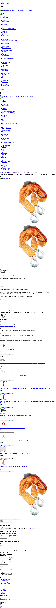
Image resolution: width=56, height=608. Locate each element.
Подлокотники (4, 75)
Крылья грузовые (4, 67)
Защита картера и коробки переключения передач (9, 40)
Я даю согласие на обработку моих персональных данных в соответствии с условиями (21, 528)
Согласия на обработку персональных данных (34, 528)
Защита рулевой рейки (5, 46)
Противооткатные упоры (6, 78)
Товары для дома (4, 84)
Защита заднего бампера (5, 39)
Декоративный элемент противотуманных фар (9, 29)
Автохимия (4, 20)
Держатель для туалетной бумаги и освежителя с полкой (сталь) (15, 415)
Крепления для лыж (5, 65)
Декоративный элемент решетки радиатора (8, 113)
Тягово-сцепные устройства (6, 85)
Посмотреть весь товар (6, 584)
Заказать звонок (3, 529)
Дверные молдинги (5, 26)
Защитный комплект (5, 51)
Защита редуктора (4, 45)
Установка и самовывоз (5, 3)
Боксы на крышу (4, 24)
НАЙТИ (10, 89)
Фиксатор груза (4, 87)
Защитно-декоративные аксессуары (7, 50)
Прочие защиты (4, 162)
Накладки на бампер (5, 69)
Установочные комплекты (6, 86)
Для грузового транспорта (6, 34)
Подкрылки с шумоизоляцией (6, 158)
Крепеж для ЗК (4, 63)
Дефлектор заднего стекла (6, 30)
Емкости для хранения (5, 35)
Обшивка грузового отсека (6, 72)
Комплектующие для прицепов (6, 143)
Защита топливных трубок (6, 47)
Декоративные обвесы (5, 27)
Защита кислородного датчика (6, 124)
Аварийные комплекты (5, 19)
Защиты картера (4, 52)
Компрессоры (4, 61)
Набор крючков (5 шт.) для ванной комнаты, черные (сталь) (14, 453)
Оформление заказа (5, 1)
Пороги (3, 77)
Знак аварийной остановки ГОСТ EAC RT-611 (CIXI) (13, 428)
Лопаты (3, 151)
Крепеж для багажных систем (6, 62)
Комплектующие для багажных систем (8, 59)
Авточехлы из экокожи (5, 21)
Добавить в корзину (5, 270)
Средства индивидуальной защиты (7, 83)
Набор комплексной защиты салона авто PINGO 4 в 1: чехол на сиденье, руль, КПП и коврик (22, 363)
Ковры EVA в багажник (5, 55)
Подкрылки (4, 74)
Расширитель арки (5, 80)
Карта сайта (4, 592)
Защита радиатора (4, 44)
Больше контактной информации (5, 599)
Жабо (3, 36)
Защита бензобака (4, 120)
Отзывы (3, 593)
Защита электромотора (5, 132)
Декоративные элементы (6, 583)
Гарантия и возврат (5, 4)
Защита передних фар (5, 43)
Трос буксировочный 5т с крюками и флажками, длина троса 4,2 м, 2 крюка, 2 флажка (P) (24, 172)
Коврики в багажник (5, 53)
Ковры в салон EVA (5, 139)
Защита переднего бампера (6, 42)
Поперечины (4, 76)
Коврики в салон (4, 54)
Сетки (3, 81)
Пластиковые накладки (5, 73)
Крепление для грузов (5, 64)
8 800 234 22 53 (5, 98)
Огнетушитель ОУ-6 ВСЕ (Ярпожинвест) (10, 349)
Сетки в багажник (5, 82)
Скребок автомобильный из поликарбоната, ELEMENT (13, 466)
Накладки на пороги (5, 154)
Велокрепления (4, 109)
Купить (13, 354)
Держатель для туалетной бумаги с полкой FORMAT (13, 375)
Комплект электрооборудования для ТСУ (8, 58)
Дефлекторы (4, 33)
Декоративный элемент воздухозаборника (8, 28)
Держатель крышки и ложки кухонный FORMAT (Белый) (14, 440)
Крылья (3, 66)
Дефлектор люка (4, 32)
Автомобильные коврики (6, 579)
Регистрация (8, 8)
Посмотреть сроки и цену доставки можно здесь (7, 326)
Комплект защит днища (5, 57)
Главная (5, 10)
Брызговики (4, 25)
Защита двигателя (4, 38)
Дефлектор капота (5, 31)
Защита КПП (4, 41)
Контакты (30, 10)
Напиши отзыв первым (6, 178)
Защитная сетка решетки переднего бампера (8, 49)
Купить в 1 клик (4, 271)
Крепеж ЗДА (4, 147)
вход (4, 555)
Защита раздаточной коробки (6, 128)
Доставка (3, 2)
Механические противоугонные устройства (8, 68)
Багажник (3, 23)
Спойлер (3, 166)
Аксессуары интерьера (5, 105)
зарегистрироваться (9, 533)
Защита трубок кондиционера (6, 48)
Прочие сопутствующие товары (7, 79)
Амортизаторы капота (5, 22)
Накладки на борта (5, 70)
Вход (29, 96)
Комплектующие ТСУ (5, 60)
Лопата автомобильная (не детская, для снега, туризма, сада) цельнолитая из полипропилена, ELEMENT (25, 388)
